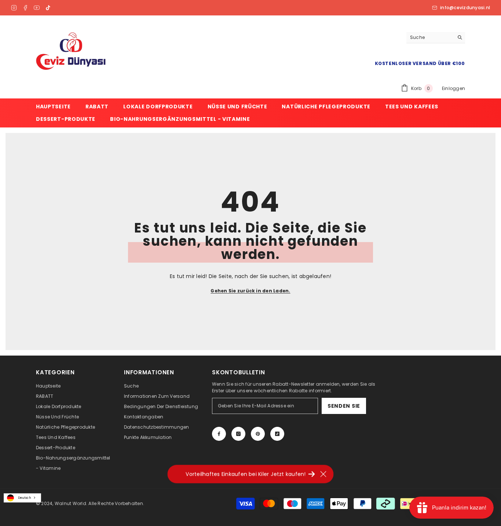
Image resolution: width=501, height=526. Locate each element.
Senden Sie (344, 406)
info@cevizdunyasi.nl (465, 7)
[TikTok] (48, 8)
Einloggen (453, 88)
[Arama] (435, 37)
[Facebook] (25, 8)
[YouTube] (37, 8)
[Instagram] (14, 8)
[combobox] (22, 497)
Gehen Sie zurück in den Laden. (250, 291)
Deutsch (24, 498)
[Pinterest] (258, 434)
